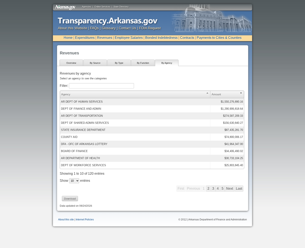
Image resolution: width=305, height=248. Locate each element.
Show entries (75, 180)
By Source (95, 63)
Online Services (102, 6)
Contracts (187, 37)
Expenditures (85, 37)
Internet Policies (85, 219)
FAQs (94, 28)
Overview (71, 63)
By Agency (166, 63)
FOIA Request (150, 28)
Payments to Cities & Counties (219, 37)
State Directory (121, 6)
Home (68, 37)
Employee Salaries (129, 37)
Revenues (104, 37)
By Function (143, 63)
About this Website (72, 28)
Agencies (86, 6)
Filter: (64, 85)
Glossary (109, 28)
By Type (119, 63)
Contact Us (127, 28)
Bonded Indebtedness (161, 37)
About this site (66, 219)
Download (70, 198)
